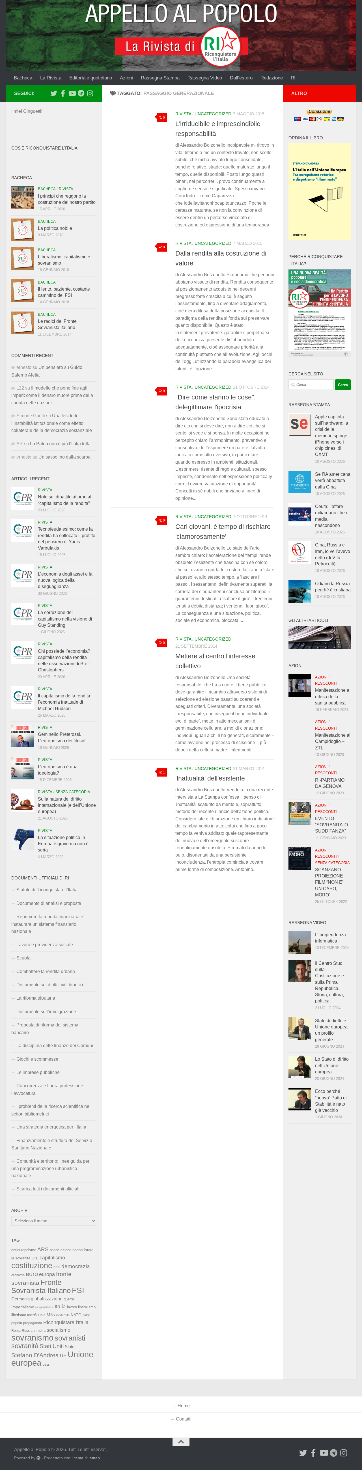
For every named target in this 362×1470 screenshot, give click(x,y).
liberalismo (87, 1307)
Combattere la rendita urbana (45, 971)
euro (32, 1273)
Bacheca (23, 78)
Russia (27, 1330)
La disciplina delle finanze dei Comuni (54, 1045)
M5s (51, 1314)
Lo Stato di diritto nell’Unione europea (332, 1065)
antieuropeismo (23, 1250)
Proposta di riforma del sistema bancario (44, 1028)
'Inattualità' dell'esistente (210, 778)
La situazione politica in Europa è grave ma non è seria (63, 844)
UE (63, 1355)
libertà (32, 1315)
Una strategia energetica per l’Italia (51, 1127)
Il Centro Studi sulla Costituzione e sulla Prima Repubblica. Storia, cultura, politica (329, 982)
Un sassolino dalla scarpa (64, 457)
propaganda (32, 1323)
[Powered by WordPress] (38, 1458)
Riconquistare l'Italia (66, 1322)
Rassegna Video (205, 78)
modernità (63, 1315)
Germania (20, 1299)
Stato (69, 1346)
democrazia (75, 1266)
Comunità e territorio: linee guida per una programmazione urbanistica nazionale (50, 1168)
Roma (16, 1331)
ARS (43, 1249)
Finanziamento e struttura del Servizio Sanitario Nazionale (51, 1144)
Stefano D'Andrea (35, 1355)
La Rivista (50, 78)
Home (184, 1405)
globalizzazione (47, 1298)
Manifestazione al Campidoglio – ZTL (332, 741)
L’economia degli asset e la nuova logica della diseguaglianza (65, 580)
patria (86, 1315)
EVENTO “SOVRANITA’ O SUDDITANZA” (331, 825)
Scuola (23, 958)
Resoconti (326, 683)
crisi (56, 1267)
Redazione (271, 78)
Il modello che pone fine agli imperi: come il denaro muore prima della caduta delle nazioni (52, 395)
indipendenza (44, 1307)
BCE (34, 1258)
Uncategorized (213, 114)
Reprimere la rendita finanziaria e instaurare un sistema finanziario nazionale (47, 924)
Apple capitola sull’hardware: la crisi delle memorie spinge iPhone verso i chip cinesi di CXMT (331, 435)
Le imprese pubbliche (38, 1072)
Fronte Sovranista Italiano (41, 1286)
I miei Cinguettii (26, 111)
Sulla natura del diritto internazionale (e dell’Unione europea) (67, 805)
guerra (69, 1299)
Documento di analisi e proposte (48, 903)
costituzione (31, 1265)
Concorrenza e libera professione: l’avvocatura (47, 1089)
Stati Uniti (52, 1346)
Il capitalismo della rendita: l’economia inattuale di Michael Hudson (64, 702)
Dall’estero (241, 78)
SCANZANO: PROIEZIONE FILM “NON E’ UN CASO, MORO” (329, 882)
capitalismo (52, 1258)
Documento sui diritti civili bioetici (49, 984)
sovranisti (70, 1338)
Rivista (183, 114)
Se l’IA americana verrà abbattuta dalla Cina (332, 480)
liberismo (18, 1315)
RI (293, 78)
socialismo (58, 1330)
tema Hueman (87, 1458)
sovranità (24, 1346)
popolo (16, 1323)
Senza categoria (72, 792)
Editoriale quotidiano (90, 78)
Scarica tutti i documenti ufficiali (47, 1188)
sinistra (40, 1330)
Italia (60, 1306)
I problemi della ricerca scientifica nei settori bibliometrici (50, 1110)
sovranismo (32, 1337)
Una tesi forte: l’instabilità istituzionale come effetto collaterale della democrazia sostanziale (51, 423)
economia (18, 1275)
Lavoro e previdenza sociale (44, 944)
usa (45, 1364)
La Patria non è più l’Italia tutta (60, 443)
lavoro (72, 1307)
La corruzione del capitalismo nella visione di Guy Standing (65, 619)
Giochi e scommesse (37, 1059)
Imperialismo (22, 1307)
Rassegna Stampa (160, 78)
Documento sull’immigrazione (46, 1011)
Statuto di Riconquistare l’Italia (46, 889)
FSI (78, 1290)
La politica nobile (55, 228)
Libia (42, 1315)
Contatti (183, 1419)
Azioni (126, 78)
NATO (76, 1315)
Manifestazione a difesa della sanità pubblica (332, 696)
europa (47, 1274)
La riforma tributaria (35, 998)
